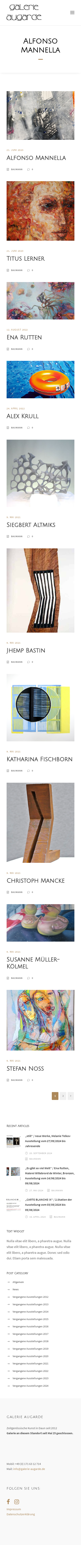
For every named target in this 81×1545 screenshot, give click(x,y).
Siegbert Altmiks (31, 525)
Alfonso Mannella (36, 158)
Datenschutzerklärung (21, 1514)
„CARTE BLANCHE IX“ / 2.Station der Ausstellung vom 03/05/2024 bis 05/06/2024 (48, 1204)
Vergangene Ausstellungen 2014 (30, 1311)
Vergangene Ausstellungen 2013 (30, 1304)
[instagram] (16, 1502)
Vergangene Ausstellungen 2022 (30, 1371)
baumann (17, 169)
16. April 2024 (37, 1216)
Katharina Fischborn (40, 759)
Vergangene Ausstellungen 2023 (30, 1378)
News (16, 1289)
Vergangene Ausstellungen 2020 (30, 1356)
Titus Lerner (25, 258)
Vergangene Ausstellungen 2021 (30, 1363)
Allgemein (18, 1282)
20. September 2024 (40, 1153)
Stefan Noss (25, 1068)
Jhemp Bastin (26, 650)
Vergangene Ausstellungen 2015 (30, 1319)
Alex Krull (23, 416)
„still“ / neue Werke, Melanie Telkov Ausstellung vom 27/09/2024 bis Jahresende (47, 1141)
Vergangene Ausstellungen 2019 (30, 1348)
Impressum (14, 1509)
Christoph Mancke (36, 881)
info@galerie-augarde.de (29, 1469)
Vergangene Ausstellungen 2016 (30, 1326)
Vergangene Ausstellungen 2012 (30, 1297)
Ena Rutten (24, 337)
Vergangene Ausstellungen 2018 (30, 1341)
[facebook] (8, 1502)
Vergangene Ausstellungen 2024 (30, 1385)
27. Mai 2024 (36, 1190)
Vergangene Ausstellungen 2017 (30, 1334)
